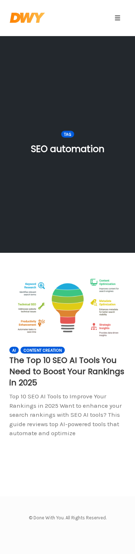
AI (14, 350)
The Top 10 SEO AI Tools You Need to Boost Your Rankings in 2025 (66, 371)
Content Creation (42, 350)
